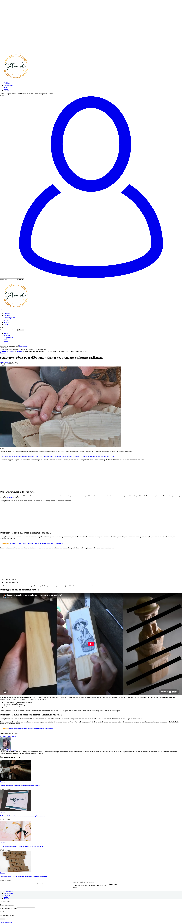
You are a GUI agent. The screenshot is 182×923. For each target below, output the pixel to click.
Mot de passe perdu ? (6, 922)
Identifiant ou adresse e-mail (8, 908)
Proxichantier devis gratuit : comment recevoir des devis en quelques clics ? (24, 876)
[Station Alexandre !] (15, 79)
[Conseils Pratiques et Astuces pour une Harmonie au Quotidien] (15, 780)
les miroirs (10, 497)
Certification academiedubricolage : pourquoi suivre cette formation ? (22, 846)
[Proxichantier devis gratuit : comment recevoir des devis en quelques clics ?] (15, 871)
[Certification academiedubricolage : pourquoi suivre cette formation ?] (15, 841)
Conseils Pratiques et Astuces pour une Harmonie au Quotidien (20, 785)
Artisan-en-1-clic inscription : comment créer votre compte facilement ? (22, 816)
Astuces (2, 353)
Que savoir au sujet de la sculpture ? (11, 456)
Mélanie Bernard (5, 362)
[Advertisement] (57, 13)
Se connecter (23, 346)
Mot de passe (4, 912)
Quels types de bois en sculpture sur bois (65, 456)
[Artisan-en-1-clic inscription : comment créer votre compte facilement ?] (15, 810)
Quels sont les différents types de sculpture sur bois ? (37, 456)
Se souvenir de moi (8, 915)
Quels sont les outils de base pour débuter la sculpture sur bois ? (96, 456)
